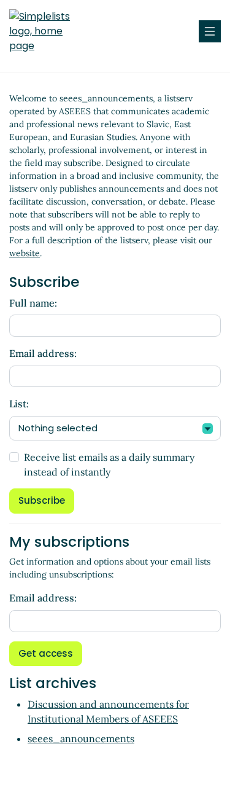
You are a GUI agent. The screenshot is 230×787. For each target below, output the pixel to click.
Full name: (33, 303)
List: (19, 403)
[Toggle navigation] (210, 31)
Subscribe (41, 500)
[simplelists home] (46, 31)
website (24, 253)
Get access (45, 653)
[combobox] (115, 428)
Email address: (43, 353)
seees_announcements (81, 738)
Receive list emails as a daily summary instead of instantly (109, 464)
